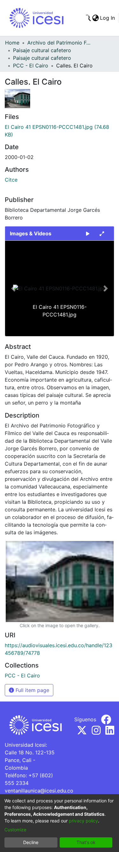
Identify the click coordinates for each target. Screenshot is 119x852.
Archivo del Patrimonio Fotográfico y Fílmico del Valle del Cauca (59, 42)
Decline (30, 842)
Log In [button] (108, 18)
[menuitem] (95, 18)
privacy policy (83, 820)
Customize (15, 829)
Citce (11, 180)
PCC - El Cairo (30, 65)
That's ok (86, 842)
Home (12, 42)
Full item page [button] (31, 690)
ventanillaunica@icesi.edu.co (39, 790)
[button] (13, 288)
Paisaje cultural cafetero (42, 50)
